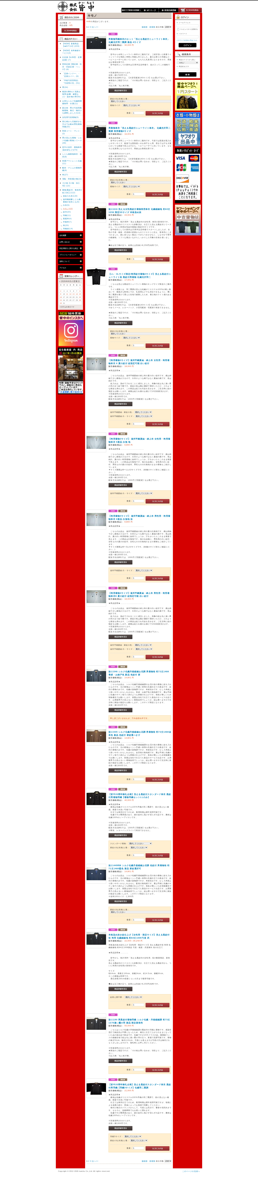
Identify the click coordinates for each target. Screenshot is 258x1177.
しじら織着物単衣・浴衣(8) (72, 155)
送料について (64, 261)
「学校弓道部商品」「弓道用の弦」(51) (71, 81)
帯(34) (65, 87)
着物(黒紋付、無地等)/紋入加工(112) (72, 191)
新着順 (152, 27)
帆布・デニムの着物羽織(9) (72, 169)
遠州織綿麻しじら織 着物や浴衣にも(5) (73, 200)
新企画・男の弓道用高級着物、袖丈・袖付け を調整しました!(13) (72, 110)
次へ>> (95, 27)
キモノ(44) (68, 209)
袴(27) (65, 175)
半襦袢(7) (67, 222)
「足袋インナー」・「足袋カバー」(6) (71, 74)
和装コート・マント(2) (71, 132)
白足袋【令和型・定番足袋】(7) (72, 58)
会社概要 (62, 235)
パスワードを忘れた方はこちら (187, 40)
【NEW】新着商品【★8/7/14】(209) (70, 45)
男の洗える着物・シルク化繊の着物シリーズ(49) (72, 140)
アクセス (62, 268)
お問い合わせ (64, 242)
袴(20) (66, 225)
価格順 (145, 27)
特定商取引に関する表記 (68, 248)
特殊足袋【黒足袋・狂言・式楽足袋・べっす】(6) (72, 66)
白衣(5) (66, 205)
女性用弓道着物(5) (70, 117)
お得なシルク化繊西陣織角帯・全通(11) (72, 102)
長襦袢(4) (67, 219)
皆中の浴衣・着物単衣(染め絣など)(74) (72, 148)
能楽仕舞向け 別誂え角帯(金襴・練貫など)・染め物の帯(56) (71, 94)
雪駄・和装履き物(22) (72, 179)
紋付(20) (67, 212)
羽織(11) (67, 215)
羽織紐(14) (68, 229)
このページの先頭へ (191, 1171)
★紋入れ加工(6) (70, 196)
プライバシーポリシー (67, 255)
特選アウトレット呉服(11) (72, 162)
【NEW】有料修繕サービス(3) (71, 51)
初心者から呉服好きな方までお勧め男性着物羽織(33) (72, 124)
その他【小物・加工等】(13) (71, 184)
